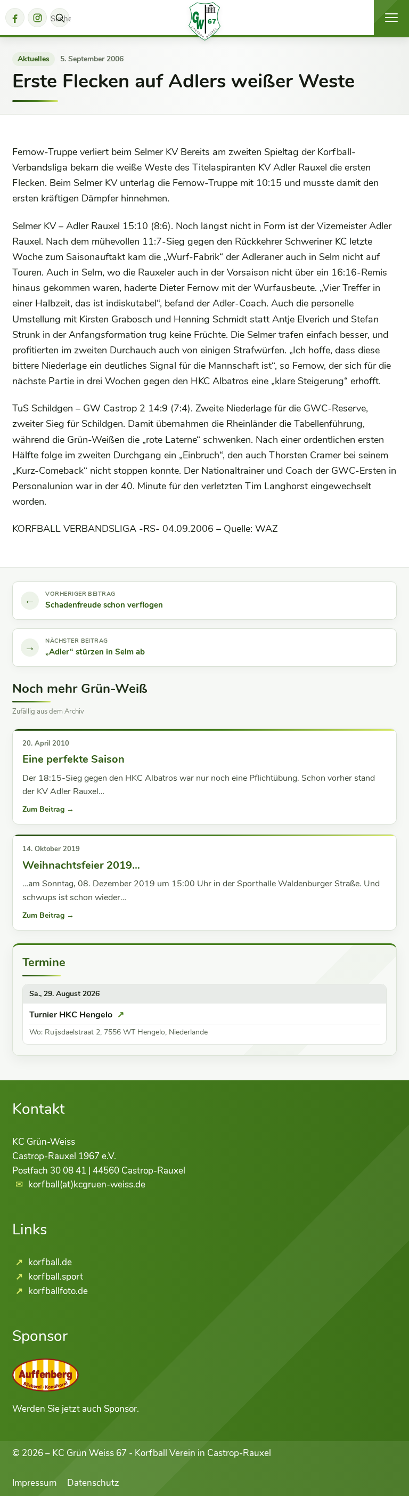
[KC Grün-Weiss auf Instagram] (37, 17)
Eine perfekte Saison (73, 759)
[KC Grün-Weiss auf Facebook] (14, 17)
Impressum (34, 1483)
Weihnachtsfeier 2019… (81, 865)
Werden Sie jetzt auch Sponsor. (75, 1409)
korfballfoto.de (57, 1291)
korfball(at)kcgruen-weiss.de (86, 1184)
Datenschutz (93, 1483)
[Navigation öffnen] (391, 17)
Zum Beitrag (48, 809)
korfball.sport (54, 1277)
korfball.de (49, 1262)
